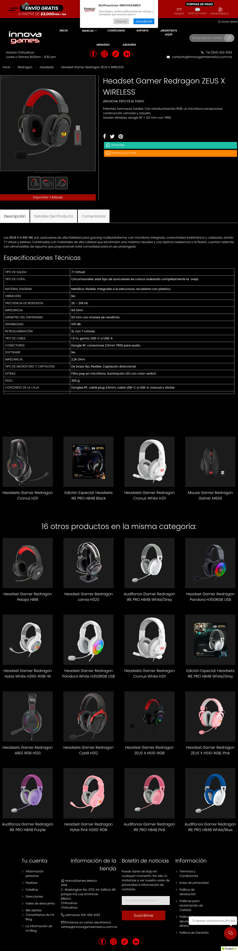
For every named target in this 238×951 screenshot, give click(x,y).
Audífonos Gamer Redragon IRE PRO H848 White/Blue (210, 827)
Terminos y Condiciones (188, 873)
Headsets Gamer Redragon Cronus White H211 (149, 495)
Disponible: (41, 197)
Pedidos (31, 883)
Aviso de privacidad (193, 883)
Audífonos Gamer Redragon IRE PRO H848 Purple (27, 827)
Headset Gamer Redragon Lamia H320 (88, 596)
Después (121, 21)
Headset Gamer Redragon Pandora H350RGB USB (210, 596)
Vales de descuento (40, 903)
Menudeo (103, 45)
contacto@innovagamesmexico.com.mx (201, 57)
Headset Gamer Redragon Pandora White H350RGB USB (88, 673)
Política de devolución (187, 891)
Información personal (35, 873)
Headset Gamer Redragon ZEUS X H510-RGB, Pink (210, 750)
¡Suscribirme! (144, 21)
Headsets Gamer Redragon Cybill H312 (88, 750)
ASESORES (129, 45)
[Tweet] (112, 137)
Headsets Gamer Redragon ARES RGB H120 (27, 750)
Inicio (64, 31)
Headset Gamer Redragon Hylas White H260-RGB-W (28, 673)
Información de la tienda (93, 864)
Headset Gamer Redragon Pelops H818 (28, 596)
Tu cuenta (34, 860)
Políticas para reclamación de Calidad (191, 905)
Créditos (32, 889)
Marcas (88, 31)
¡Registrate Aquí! (168, 33)
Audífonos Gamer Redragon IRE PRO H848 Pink (149, 827)
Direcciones (34, 896)
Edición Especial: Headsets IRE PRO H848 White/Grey (210, 673)
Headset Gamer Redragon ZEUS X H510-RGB (149, 750)
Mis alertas (33, 910)
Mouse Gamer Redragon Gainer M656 (210, 495)
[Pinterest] (120, 137)
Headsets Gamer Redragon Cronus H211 (27, 495)
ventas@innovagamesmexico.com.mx (89, 927)
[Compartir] (104, 137)
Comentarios (94, 216)
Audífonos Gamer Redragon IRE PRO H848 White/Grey (149, 596)
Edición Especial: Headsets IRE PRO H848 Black (89, 495)
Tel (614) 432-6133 (218, 52)
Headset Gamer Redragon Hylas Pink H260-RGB (88, 827)
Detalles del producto (53, 216)
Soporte (142, 31)
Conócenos (116, 31)
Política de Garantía (193, 933)
